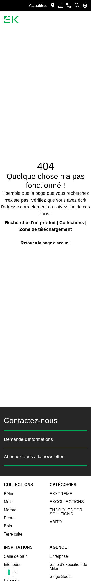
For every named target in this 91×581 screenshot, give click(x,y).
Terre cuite (13, 534)
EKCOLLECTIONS (67, 502)
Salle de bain (16, 556)
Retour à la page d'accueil (45, 243)
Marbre (10, 510)
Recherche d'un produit (30, 222)
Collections (71, 222)
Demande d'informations (28, 439)
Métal (9, 502)
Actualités (38, 5)
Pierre (9, 518)
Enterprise (59, 556)
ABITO (56, 522)
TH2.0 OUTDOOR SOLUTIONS (66, 512)
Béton (9, 494)
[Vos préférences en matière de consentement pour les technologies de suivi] (9, 572)
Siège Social (61, 576)
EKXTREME (61, 494)
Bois (8, 526)
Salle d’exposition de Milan (68, 566)
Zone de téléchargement (45, 229)
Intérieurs (12, 564)
